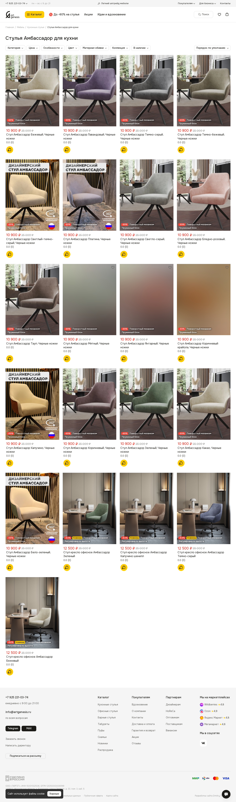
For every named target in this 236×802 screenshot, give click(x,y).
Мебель (20, 27)
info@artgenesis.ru (18, 712)
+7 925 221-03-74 (17, 697)
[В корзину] (9, 149)
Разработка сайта (212, 795)
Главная (10, 27)
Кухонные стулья (35, 27)
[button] (15, 739)
